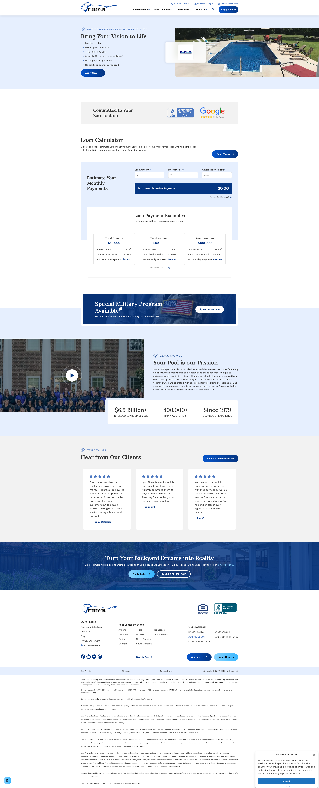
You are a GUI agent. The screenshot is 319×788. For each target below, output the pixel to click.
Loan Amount (143, 169)
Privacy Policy (166, 671)
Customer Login (205, 3)
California (123, 634)
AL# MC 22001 (196, 636)
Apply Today (223, 154)
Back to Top (142, 657)
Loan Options (140, 9)
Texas (139, 629)
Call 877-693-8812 (175, 574)
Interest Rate (176, 169)
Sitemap (126, 671)
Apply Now (227, 9)
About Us (200, 9)
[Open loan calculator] (7, 780)
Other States (161, 634)
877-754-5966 (181, 3)
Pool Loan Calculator (91, 626)
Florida (122, 639)
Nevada (140, 634)
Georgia (123, 643)
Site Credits (86, 671)
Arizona (122, 629)
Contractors (182, 9)
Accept (286, 781)
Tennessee (159, 629)
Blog (83, 636)
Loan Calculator (162, 9)
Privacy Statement (90, 640)
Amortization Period (213, 169)
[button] (314, 754)
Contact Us (197, 657)
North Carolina (143, 639)
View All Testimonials (218, 458)
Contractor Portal (229, 3)
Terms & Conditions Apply (220, 197)
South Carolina (144, 643)
